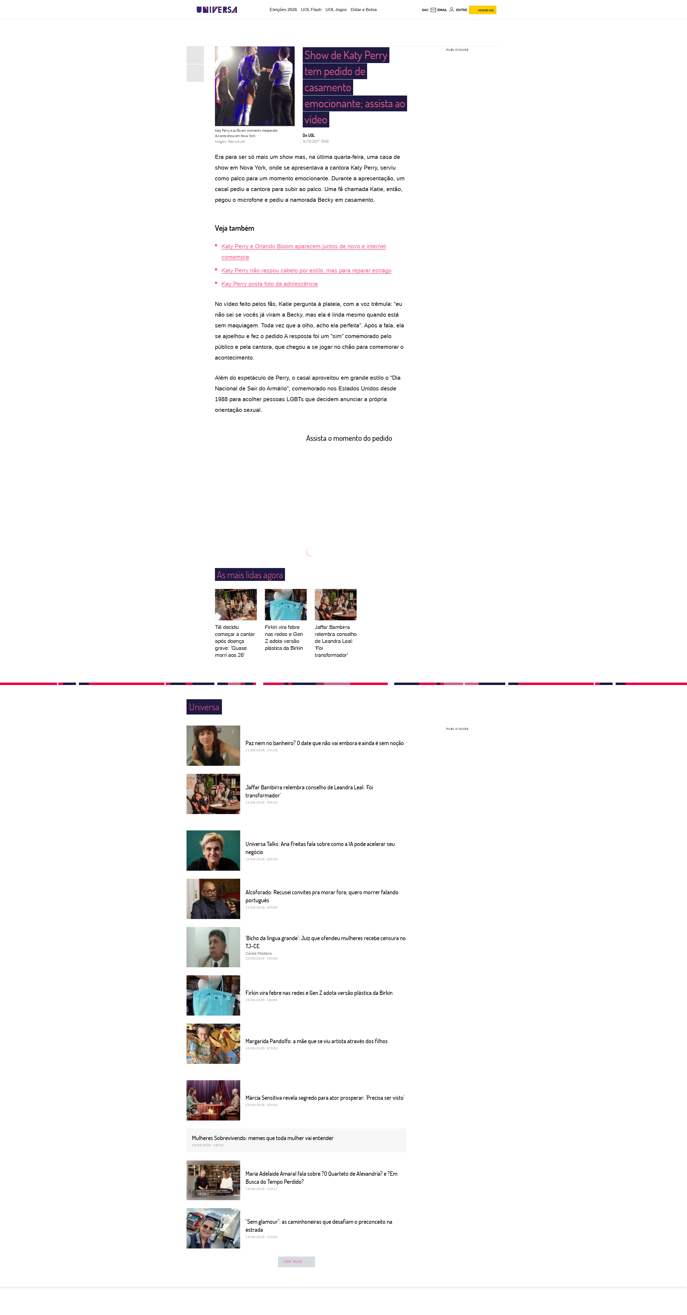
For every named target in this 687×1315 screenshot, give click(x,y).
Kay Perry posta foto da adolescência (270, 283)
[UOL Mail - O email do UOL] (438, 10)
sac (425, 10)
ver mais (292, 1261)
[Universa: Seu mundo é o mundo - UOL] (217, 9)
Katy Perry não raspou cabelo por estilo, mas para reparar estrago (307, 270)
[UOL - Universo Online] (241, 9)
